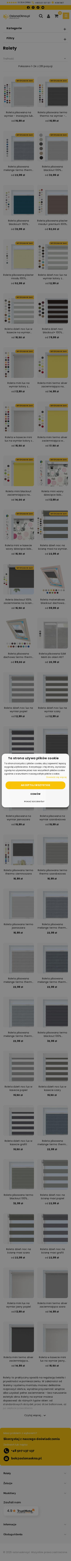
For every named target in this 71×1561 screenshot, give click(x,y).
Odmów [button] (35, 794)
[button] (35, 801)
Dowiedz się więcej (56, 777)
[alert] (35, 780)
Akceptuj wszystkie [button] (35, 785)
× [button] (65, 757)
